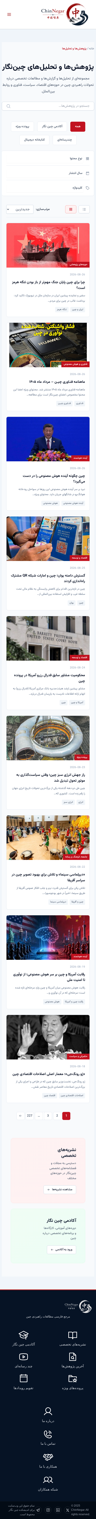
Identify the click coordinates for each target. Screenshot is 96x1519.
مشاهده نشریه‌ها (62, 1189)
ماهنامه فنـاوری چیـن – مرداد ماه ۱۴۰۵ (57, 382)
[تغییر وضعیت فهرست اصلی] (9, 14)
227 (29, 1116)
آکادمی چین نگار (52, 126)
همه (78, 126)
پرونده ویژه (22, 126)
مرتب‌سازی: (43, 209)
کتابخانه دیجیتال (34, 139)
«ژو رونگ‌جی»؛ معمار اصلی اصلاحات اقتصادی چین (49, 1074)
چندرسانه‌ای (64, 139)
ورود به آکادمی (63, 1249)
